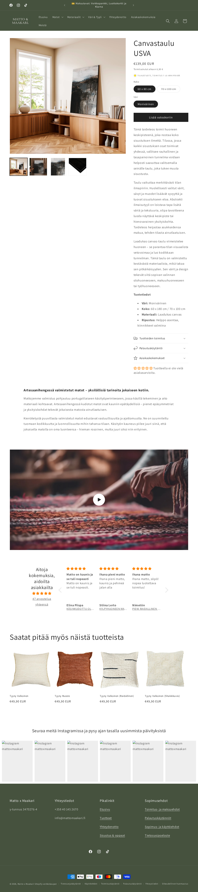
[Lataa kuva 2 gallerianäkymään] (38, 167)
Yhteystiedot (151, 883)
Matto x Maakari (26, 884)
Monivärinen (146, 104)
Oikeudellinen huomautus (175, 883)
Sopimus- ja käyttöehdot (162, 827)
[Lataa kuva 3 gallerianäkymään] (58, 167)
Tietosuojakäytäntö (71, 883)
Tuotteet (106, 818)
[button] (57, 17)
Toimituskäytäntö (110, 883)
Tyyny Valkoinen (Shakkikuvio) (162, 696)
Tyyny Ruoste (62, 696)
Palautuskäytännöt (158, 818)
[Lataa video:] (99, 500)
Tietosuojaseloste (157, 835)
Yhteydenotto (109, 827)
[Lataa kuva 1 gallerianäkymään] (18, 167)
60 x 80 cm (144, 89)
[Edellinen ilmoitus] (64, 5)
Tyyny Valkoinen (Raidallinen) (117, 696)
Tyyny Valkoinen (19, 696)
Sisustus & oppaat (112, 835)
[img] (41, 593)
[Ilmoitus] (133, 5)
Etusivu (105, 809)
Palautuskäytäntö (132, 883)
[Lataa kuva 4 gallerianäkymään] (77, 167)
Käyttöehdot (91, 883)
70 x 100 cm (170, 89)
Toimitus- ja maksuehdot (162, 809)
